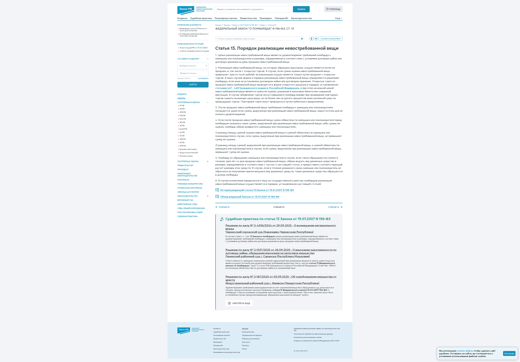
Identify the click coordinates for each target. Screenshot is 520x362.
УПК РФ (183, 146)
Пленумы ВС (281, 18)
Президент (266, 18)
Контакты (246, 342)
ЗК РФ (182, 126)
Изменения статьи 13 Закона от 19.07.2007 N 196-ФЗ (193, 30)
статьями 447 (223, 88)
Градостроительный (189, 153)
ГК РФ (182, 106)
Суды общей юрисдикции (191, 208)
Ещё (337, 18)
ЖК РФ (182, 122)
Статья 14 (333, 207)
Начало (218, 25)
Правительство (248, 18)
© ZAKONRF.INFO (301, 351)
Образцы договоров (188, 192)
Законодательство (301, 18)
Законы (181, 98)
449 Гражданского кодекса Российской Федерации (266, 88)
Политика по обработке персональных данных (313, 334)
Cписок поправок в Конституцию (194, 51)
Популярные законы (226, 18)
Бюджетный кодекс (188, 149)
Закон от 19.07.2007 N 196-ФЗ (244, 25)
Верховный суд (185, 200)
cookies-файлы (465, 350)
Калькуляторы (248, 332)
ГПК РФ (183, 116)
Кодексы (182, 18)
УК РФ (182, 143)
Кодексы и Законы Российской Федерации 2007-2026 (316, 341)
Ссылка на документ (331, 39)
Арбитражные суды (187, 204)
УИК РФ (183, 139)
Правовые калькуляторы (190, 184)
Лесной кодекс (186, 156)
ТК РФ (182, 136)
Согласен (509, 353)
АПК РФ (183, 112)
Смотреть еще (241, 303)
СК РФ (182, 132)
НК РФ (182, 109)
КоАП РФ (183, 129)
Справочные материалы (189, 188)
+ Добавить (203, 78)
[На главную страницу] (194, 10)
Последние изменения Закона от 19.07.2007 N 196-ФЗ (194, 35)
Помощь (335, 9)
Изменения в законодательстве (187, 174)
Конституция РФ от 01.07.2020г (194, 48)
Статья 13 (272, 25)
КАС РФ (183, 119)
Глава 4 (263, 25)
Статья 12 (224, 207)
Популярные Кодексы (188, 102)
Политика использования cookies (308, 337)
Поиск (301, 9)
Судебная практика (201, 18)
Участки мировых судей (189, 212)
